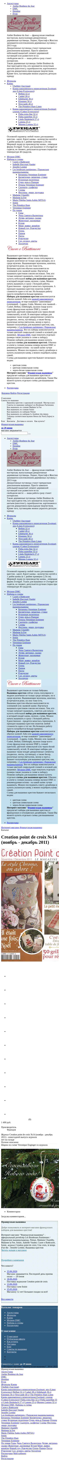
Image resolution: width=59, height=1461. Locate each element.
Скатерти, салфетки (29, 1423)
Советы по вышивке (10, 400)
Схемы (43, 1423)
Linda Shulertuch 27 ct (13, 1402)
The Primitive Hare (9, 1438)
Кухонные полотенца (18, 1420)
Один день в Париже (39, 1420)
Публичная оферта (16, 1339)
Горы (13, 1443)
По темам (5, 1443)
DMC (3, 1377)
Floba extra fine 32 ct (30, 1400)
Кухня (34, 1446)
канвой (35, 299)
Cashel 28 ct (30, 1392)
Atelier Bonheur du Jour (12, 1374)
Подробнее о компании (12, 1260)
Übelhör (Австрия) (10, 1387)
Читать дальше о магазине (14, 1250)
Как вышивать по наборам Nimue (21, 412)
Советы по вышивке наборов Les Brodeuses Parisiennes (30, 405)
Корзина (6, 393)
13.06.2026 (12, 1284)
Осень (36, 1448)
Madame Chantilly (9, 1428)
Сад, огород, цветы (21, 1451)
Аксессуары (13, 1312)
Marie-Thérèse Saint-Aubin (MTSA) (17, 1433)
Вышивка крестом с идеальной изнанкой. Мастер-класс (31, 403)
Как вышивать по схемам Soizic (20, 410)
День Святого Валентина (29, 1443)
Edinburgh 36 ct (44, 1392)
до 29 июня (6, 428)
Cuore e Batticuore (9, 1407)
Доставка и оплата (25, 421)
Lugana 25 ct (30, 1402)
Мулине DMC (24, 335)
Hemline (5, 1379)
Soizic (4, 1435)
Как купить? (39, 421)
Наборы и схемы (15, 1323)
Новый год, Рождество (21, 1448)
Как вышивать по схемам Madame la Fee (24, 407)
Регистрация (23, 393)
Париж (42, 1448)
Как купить (12, 1341)
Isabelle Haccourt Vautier (12, 1410)
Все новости (7, 1299)
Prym (3, 1382)
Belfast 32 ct (18, 1392)
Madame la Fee (8, 1430)
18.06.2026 (12, 1279)
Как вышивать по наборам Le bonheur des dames (27, 414)
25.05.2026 (12, 1289)
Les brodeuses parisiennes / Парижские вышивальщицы (27, 1415)
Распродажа (12, 1325)
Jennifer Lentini (8, 1412)
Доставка (11, 1344)
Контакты (11, 421)
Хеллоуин (36, 1451)
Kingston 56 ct (7, 1394)
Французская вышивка (12, 424)
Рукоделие (6, 1451)
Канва (10, 1318)
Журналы (11, 1315)
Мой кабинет (19, 1453)
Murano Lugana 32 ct (47, 1402)
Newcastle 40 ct (22, 1394)
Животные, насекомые (19, 1446)
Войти (13, 393)
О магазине (6, 398)
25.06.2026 (12, 1271)
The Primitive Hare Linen (41, 1394)
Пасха (49, 1448)
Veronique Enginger (10, 1440)
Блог (3, 421)
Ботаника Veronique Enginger (15, 1417)
